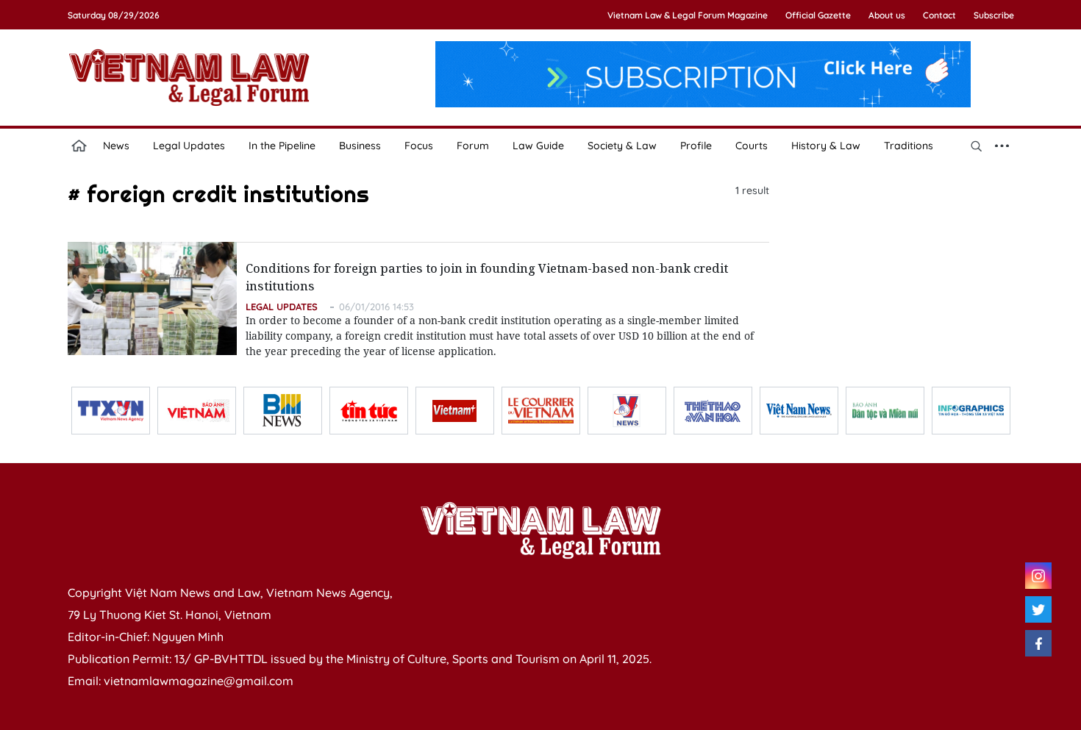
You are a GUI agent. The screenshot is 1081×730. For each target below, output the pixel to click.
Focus (418, 145)
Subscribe (994, 15)
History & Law (825, 145)
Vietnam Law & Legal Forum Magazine (687, 15)
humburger (1002, 146)
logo (189, 77)
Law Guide (538, 145)
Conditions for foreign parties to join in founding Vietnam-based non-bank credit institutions (487, 277)
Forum (473, 145)
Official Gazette (818, 15)
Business (360, 145)
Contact (939, 15)
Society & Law (622, 145)
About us (886, 15)
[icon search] (976, 146)
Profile (696, 145)
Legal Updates (189, 145)
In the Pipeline (282, 145)
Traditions (908, 145)
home (79, 146)
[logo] (540, 530)
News (116, 145)
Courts (751, 145)
